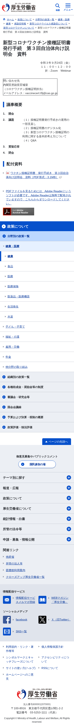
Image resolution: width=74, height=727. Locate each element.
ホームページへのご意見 (20, 676)
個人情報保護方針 (52, 646)
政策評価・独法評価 (19, 427)
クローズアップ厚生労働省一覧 (25, 576)
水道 (10, 316)
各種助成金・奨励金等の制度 (25, 387)
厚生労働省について (17, 508)
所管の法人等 (14, 563)
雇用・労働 (12, 346)
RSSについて (49, 668)
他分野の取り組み (17, 366)
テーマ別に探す (14, 477)
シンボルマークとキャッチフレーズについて (20, 659)
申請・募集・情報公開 (19, 539)
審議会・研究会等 (18, 397)
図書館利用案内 (15, 570)
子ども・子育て (15, 326)
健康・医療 (12, 246)
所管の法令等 (12, 529)
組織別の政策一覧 (18, 376)
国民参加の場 (37, 464)
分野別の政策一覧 (18, 236)
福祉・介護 (12, 336)
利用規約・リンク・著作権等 (20, 648)
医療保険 (13, 286)
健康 (10, 256)
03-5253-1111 (38, 712)
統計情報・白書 (14, 518)
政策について (12, 498)
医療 (10, 276)
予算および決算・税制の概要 (25, 417)
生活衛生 (13, 306)
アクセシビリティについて (55, 659)
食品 (10, 266)
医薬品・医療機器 (18, 296)
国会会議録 (14, 407)
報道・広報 (11, 488)
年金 (8, 356)
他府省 (10, 556)
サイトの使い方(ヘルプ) (21, 668)
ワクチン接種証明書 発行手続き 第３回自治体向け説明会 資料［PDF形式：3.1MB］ (37, 175)
